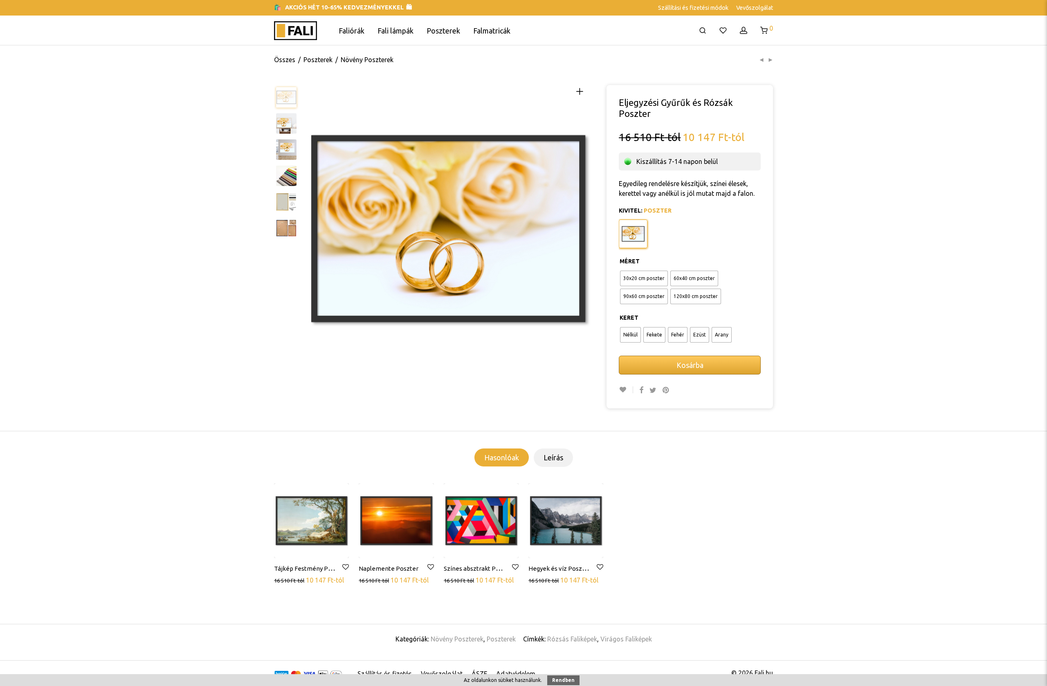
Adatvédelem (515, 673)
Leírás (553, 457)
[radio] (643, 278)
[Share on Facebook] (641, 390)
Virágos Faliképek (626, 639)
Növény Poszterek (367, 59)
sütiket (506, 680)
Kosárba (689, 365)
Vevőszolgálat (754, 8)
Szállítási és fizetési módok (693, 8)
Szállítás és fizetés (384, 673)
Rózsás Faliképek (572, 639)
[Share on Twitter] (652, 390)
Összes (284, 59)
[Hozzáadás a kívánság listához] (626, 389)
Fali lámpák (395, 31)
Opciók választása (301, 579)
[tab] (501, 457)
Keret (629, 317)
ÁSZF (479, 673)
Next (583, 228)
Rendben (563, 680)
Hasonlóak (501, 457)
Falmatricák (491, 31)
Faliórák (351, 31)
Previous (314, 228)
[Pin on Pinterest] (666, 390)
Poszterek (443, 31)
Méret (630, 261)
